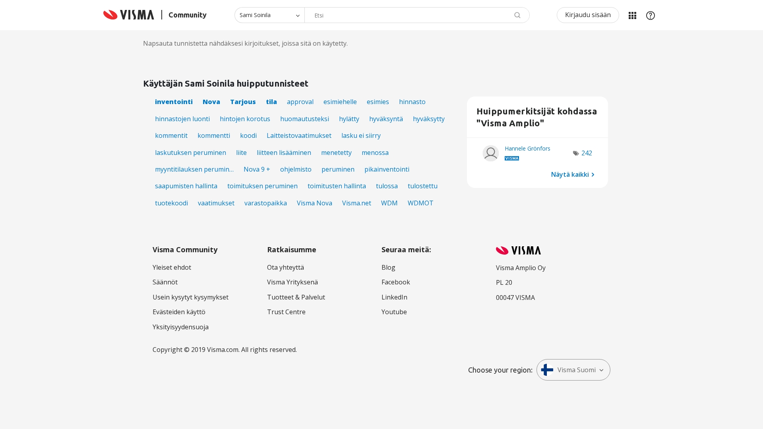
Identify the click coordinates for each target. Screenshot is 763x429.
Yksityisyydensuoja (181, 327)
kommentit (171, 135)
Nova (211, 101)
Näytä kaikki (570, 174)
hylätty (349, 118)
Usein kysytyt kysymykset (191, 297)
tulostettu (423, 186)
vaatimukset (216, 203)
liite (241, 152)
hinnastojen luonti (182, 118)
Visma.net (356, 203)
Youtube (394, 311)
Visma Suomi (577, 369)
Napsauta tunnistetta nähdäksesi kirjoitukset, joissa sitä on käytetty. (245, 43)
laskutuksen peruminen (190, 152)
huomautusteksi (304, 118)
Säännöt (165, 282)
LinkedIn (394, 297)
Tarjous (243, 101)
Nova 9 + (257, 169)
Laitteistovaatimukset (299, 135)
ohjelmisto (296, 169)
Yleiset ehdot (172, 267)
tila (271, 101)
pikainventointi (386, 169)
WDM (389, 203)
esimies (378, 101)
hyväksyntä (386, 118)
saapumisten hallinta (186, 186)
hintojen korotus (245, 118)
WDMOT (421, 203)
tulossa (387, 186)
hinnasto (412, 101)
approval (300, 101)
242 (586, 153)
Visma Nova (314, 203)
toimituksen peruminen (262, 186)
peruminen (337, 169)
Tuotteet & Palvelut (296, 297)
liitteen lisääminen (284, 152)
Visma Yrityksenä (292, 282)
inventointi (174, 101)
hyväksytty (429, 118)
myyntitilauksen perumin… (194, 169)
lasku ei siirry (361, 135)
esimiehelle (340, 101)
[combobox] (417, 15)
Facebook (396, 282)
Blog (388, 267)
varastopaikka (265, 203)
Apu (650, 15)
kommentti (214, 135)
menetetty (336, 152)
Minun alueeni (632, 15)
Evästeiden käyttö (179, 311)
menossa (375, 152)
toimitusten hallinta (337, 186)
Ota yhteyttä (285, 267)
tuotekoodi (171, 203)
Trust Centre (286, 311)
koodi (248, 135)
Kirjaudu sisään (588, 14)
